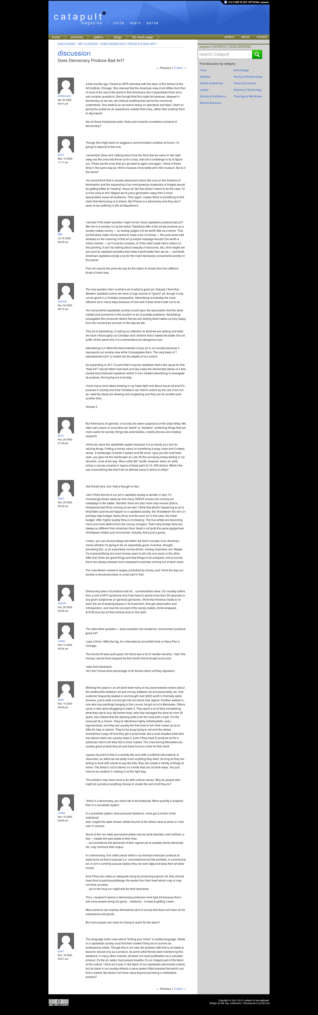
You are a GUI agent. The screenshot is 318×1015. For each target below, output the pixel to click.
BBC (60, 234)
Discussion (66, 44)
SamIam (62, 301)
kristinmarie (64, 96)
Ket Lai (266, 1003)
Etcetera (205, 76)
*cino (203, 70)
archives (77, 37)
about (245, 37)
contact (262, 37)
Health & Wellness (211, 83)
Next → (181, 68)
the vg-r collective (231, 1003)
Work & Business (210, 103)
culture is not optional (256, 1000)
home (56, 37)
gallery (98, 37)
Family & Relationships (248, 76)
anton (61, 699)
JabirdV (62, 603)
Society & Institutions (213, 96)
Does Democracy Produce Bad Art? (129, 44)
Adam (61, 498)
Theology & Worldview (247, 96)
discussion (74, 53)
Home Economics (244, 83)
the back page (142, 37)
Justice (204, 90)
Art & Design (88, 44)
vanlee (61, 641)
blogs (118, 37)
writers (229, 37)
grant (61, 154)
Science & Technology (247, 90)
